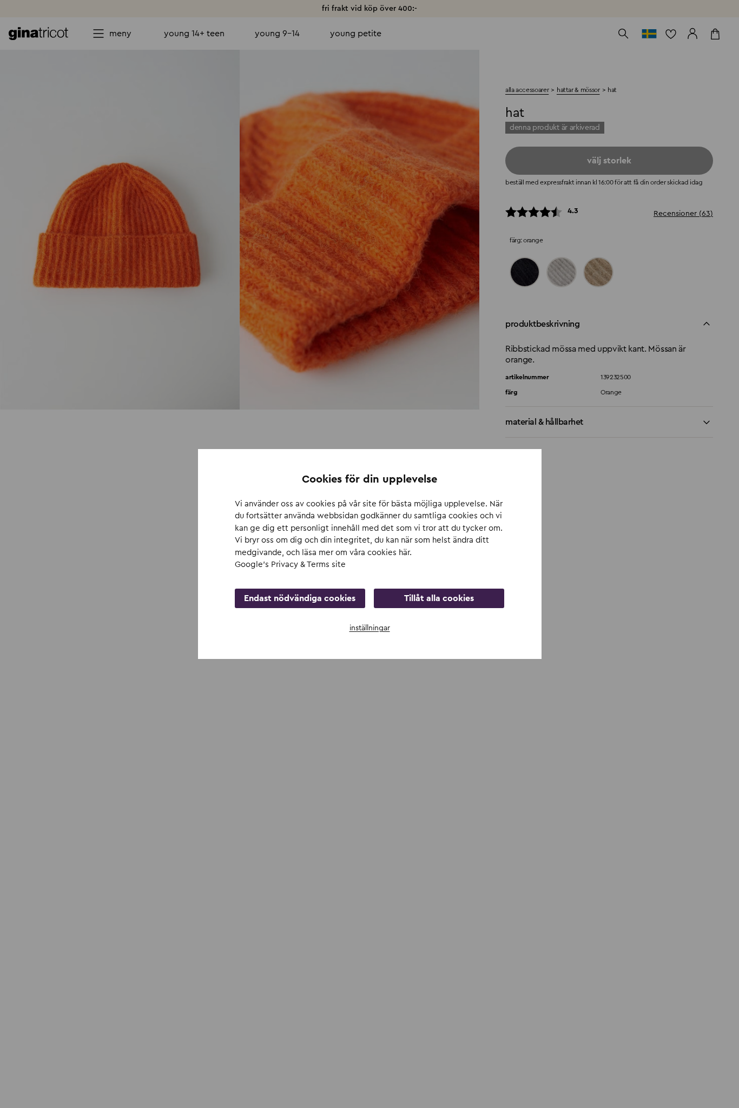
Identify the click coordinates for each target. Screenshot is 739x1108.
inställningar (369, 628)
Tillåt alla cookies (439, 598)
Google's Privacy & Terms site (290, 564)
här (404, 553)
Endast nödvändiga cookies (299, 598)
